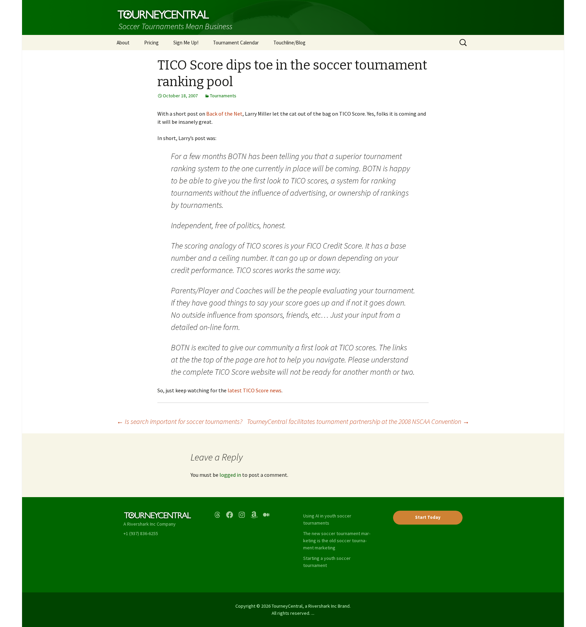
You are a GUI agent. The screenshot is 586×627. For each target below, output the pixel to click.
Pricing (151, 42)
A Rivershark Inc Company (149, 524)
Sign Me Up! (185, 42)
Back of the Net (224, 113)
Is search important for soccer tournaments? (179, 421)
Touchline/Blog (289, 42)
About (123, 42)
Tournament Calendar (236, 42)
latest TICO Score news (254, 390)
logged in (230, 474)
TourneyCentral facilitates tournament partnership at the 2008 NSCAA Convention (358, 421)
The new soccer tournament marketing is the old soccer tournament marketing (336, 540)
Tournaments (223, 96)
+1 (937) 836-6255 (140, 533)
